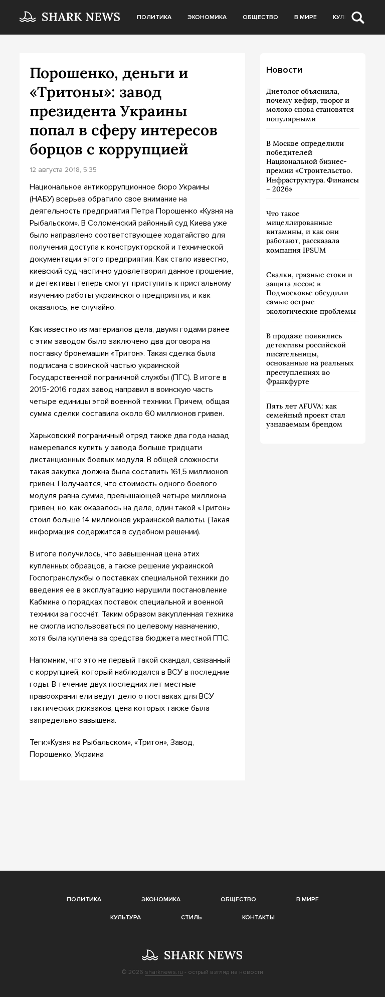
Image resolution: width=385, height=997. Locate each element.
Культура (125, 917)
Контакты (258, 917)
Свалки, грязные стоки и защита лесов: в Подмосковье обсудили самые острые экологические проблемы (311, 293)
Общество (260, 17)
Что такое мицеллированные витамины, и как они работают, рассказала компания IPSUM (302, 232)
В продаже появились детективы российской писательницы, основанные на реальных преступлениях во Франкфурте (310, 358)
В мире (305, 17)
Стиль (191, 917)
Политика (154, 17)
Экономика (207, 17)
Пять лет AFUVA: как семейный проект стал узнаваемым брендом (305, 415)
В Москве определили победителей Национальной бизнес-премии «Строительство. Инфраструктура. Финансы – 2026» (312, 166)
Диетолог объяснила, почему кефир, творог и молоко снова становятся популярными (310, 105)
